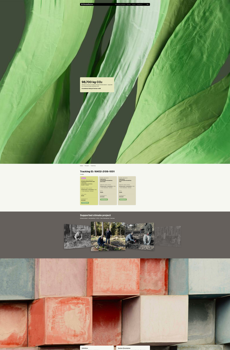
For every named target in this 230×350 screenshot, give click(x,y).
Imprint (133, 4)
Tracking (93, 165)
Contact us (139, 4)
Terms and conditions (120, 4)
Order (81, 165)
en (147, 4)
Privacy (129, 4)
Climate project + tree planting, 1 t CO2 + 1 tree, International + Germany (97, 218)
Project (87, 165)
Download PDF (85, 202)
